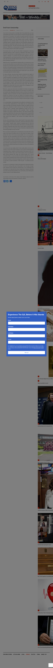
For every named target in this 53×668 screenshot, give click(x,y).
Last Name (10, 333)
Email (9, 320)
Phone (9, 339)
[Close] (45, 313)
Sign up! (26, 352)
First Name (10, 326)
